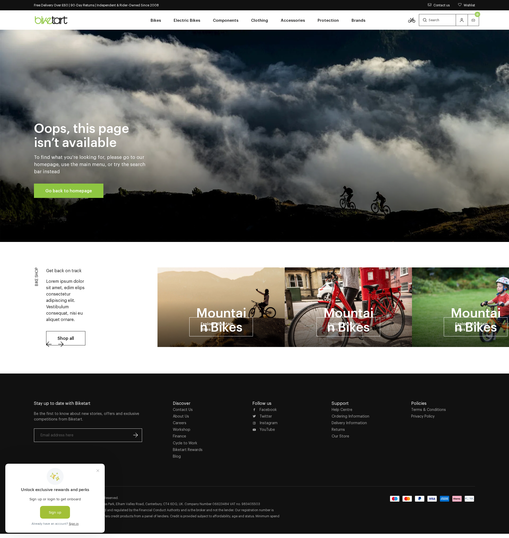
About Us (181, 416)
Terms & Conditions (428, 409)
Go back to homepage (68, 190)
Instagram (269, 423)
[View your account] (462, 20)
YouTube (267, 429)
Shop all (66, 338)
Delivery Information (349, 423)
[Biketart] (51, 20)
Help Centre (342, 409)
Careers (179, 423)
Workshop (181, 429)
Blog (177, 456)
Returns (338, 429)
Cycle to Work (185, 443)
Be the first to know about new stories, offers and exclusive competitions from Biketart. (86, 416)
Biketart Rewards (188, 450)
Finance (179, 436)
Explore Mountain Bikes (217, 327)
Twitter (266, 416)
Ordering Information (350, 416)
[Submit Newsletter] (135, 435)
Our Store (340, 436)
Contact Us (183, 409)
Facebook (268, 409)
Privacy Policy (423, 416)
